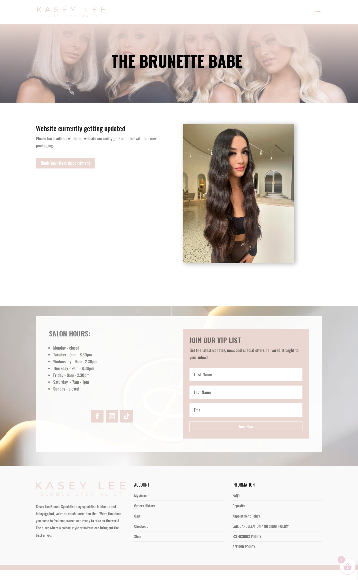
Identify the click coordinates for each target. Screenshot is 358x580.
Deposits (238, 515)
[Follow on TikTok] (126, 426)
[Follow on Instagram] (112, 426)
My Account (142, 505)
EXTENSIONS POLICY (246, 546)
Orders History (144, 515)
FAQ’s (236, 505)
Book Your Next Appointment (65, 163)
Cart (137, 525)
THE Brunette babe (178, 61)
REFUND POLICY (243, 556)
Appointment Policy (246, 525)
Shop (137, 546)
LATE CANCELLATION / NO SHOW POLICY (260, 536)
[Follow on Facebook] (97, 426)
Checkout (141, 536)
